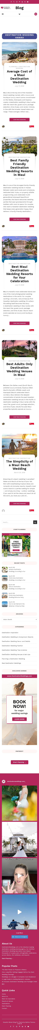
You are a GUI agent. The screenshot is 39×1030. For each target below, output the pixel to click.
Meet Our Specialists (8, 999)
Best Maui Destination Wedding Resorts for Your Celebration (19, 274)
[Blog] (5, 8)
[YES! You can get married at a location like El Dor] (19, 803)
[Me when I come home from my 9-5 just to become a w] (19, 912)
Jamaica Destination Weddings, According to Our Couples (17, 571)
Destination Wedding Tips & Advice (14, 650)
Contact (4, 1008)
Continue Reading (19, 119)
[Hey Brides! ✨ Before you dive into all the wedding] (19, 875)
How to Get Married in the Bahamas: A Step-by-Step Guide (17, 605)
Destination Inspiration (19, 157)
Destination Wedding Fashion (12, 646)
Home (4, 994)
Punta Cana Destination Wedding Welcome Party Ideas (16, 597)
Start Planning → (19, 762)
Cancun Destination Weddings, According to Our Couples (17, 588)
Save (32, 126)
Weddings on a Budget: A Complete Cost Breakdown (19, 977)
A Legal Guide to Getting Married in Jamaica (16, 979)
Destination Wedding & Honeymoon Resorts (17, 637)
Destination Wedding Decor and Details (16, 641)
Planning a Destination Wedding (13, 659)
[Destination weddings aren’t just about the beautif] (19, 839)
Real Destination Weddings (11, 663)
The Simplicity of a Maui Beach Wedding (19, 465)
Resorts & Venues (7, 1001)
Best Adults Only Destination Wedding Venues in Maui (19, 369)
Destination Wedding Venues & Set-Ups (16, 654)
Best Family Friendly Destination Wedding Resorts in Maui (19, 167)
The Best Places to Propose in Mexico (14, 969)
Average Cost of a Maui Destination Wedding (19, 77)
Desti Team (9, 511)
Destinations (6, 1003)
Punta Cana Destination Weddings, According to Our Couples (17, 579)
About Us (5, 996)
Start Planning (6, 1006)
